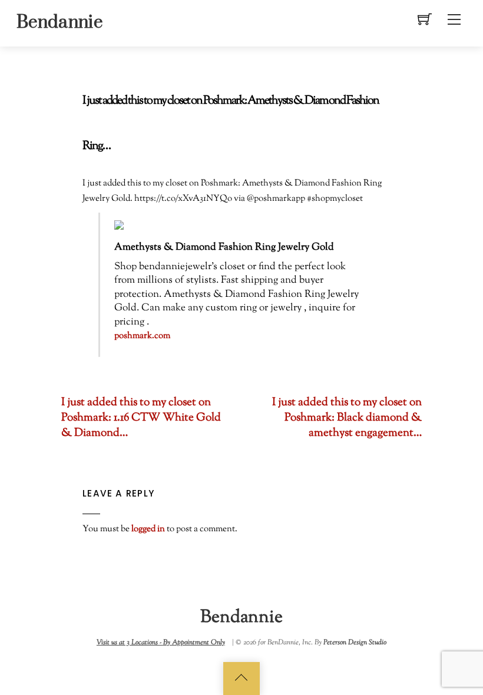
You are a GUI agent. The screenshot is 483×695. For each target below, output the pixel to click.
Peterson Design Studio (354, 642)
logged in (148, 528)
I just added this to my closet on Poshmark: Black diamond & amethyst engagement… (347, 418)
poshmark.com (142, 336)
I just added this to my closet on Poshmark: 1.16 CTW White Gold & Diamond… (141, 418)
